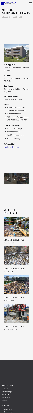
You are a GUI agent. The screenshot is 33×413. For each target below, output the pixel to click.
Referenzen (5, 394)
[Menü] (30, 3)
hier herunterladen (11, 147)
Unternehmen (6, 397)
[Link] (8, 3)
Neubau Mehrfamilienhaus (14, 240)
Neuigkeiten (5, 389)
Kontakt (4, 400)
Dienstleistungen (7, 392)
